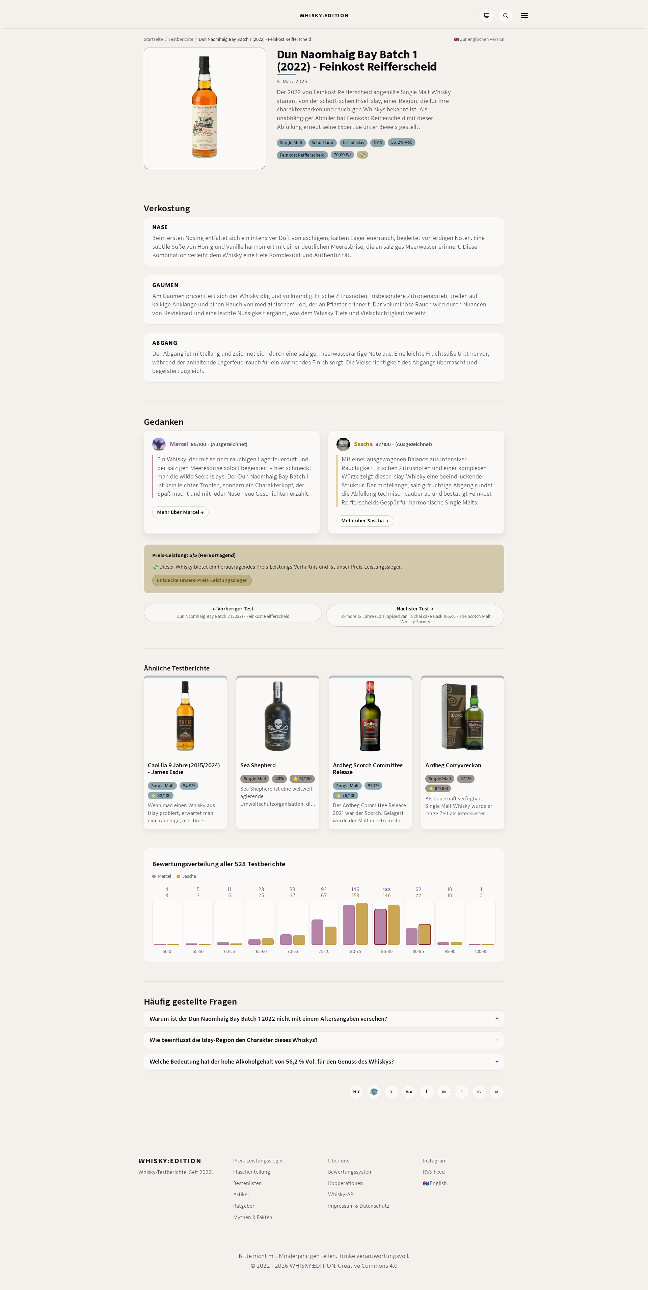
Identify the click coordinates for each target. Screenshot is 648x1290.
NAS (378, 142)
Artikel (241, 1194)
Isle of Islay (353, 142)
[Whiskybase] (374, 1092)
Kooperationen (345, 1183)
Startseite (153, 39)
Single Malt (291, 142)
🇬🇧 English (435, 1183)
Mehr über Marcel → (180, 512)
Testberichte (180, 39)
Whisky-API (341, 1194)
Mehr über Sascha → (364, 520)
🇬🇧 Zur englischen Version (479, 39)
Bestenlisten (247, 1183)
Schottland (322, 142)
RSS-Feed (434, 1172)
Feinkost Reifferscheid (302, 155)
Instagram (435, 1160)
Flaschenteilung (251, 1172)
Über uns (338, 1160)
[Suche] (505, 15)
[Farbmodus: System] (486, 15)
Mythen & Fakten (252, 1217)
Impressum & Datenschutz (358, 1206)
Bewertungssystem (350, 1172)
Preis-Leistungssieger (258, 1160)
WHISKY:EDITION (169, 1160)
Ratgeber (243, 1206)
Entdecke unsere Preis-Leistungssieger (202, 580)
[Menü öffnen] (524, 15)
